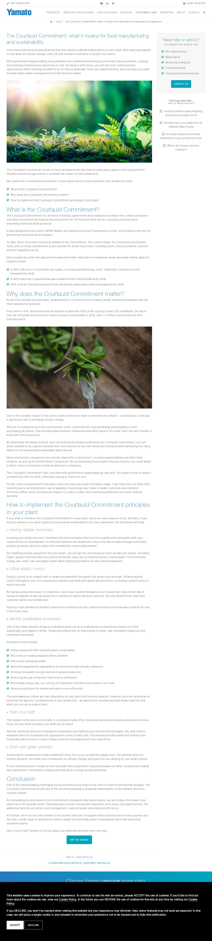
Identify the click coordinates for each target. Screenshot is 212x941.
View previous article (66, 863)
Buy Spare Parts (20, 3)
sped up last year (104, 472)
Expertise (167, 12)
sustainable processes (21, 630)
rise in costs (76, 492)
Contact (194, 12)
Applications (78, 12)
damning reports (140, 50)
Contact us (181, 84)
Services (126, 12)
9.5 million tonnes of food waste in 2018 (70, 315)
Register (200, 3)
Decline (33, 925)
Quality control (16, 576)
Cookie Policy (67, 899)
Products (53, 12)
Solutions (107, 12)
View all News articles (79, 857)
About (181, 12)
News (59, 22)
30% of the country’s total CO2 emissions (106, 311)
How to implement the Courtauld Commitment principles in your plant (55, 200)
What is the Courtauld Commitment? (34, 189)
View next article (95, 863)
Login (189, 3)
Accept (15, 925)
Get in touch (79, 839)
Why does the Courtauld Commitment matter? (40, 194)
